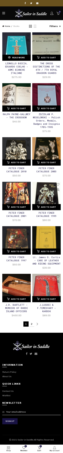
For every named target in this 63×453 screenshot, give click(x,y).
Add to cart (48, 57)
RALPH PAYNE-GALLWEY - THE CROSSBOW (16, 116)
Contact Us (8, 391)
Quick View (28, 40)
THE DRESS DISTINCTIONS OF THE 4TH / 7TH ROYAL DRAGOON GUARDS (46, 68)
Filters (54, 26)
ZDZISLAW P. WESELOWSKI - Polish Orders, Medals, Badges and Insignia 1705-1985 (46, 121)
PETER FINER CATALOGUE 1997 (16, 259)
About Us (6, 376)
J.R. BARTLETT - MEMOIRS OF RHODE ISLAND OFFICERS (16, 308)
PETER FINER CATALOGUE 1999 (46, 214)
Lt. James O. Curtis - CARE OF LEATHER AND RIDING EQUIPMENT (46, 260)
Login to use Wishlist (28, 35)
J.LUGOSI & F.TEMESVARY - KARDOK (46, 308)
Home (7, 26)
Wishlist (6, 395)
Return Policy (9, 372)
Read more (18, 57)
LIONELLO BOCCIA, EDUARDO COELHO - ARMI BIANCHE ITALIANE (16, 68)
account (52, 13)
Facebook (25, 3)
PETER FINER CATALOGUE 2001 (16, 214)
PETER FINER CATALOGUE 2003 (46, 170)
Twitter (31, 3)
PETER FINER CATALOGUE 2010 (16, 170)
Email (37, 3)
